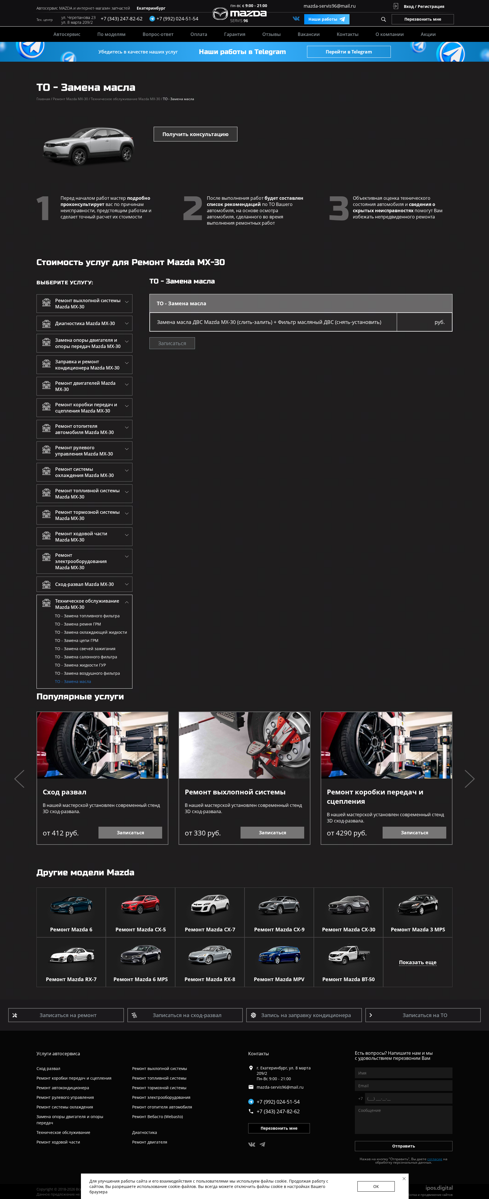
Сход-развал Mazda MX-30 (84, 584)
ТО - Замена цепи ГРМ (76, 640)
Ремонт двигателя (149, 1142)
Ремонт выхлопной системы (235, 791)
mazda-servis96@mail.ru (330, 6)
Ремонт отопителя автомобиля (162, 1107)
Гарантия (234, 34)
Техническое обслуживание (63, 1132)
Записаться (172, 343)
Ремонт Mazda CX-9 (279, 929)
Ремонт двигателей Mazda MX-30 (85, 386)
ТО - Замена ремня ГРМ (78, 624)
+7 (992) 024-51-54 (278, 1101)
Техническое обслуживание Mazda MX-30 (126, 98)
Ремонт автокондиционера (63, 1087)
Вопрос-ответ (158, 34)
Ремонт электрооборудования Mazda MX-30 (81, 561)
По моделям (111, 34)
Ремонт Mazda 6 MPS (140, 979)
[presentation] (19, 779)
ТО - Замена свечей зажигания (85, 648)
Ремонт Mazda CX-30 (348, 929)
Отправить (403, 1146)
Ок (376, 1186)
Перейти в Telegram (349, 52)
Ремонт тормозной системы (159, 1087)
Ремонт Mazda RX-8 (210, 979)
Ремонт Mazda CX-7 (210, 929)
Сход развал (64, 791)
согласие (434, 1159)
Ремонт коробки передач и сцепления (375, 796)
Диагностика (144, 1132)
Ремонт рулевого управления (65, 1097)
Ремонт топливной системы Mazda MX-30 (87, 493)
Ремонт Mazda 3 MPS (418, 929)
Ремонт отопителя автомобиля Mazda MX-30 (84, 429)
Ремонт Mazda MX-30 (71, 98)
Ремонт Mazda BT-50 (348, 979)
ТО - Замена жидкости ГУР (80, 665)
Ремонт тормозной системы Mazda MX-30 (87, 515)
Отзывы (271, 34)
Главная (44, 98)
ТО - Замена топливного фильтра (87, 615)
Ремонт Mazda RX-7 (71, 979)
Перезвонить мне (422, 19)
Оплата (198, 34)
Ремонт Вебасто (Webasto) (157, 1116)
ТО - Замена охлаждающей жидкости (91, 632)
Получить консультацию (195, 134)
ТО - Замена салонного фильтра (86, 656)
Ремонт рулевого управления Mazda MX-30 (84, 450)
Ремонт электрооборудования (161, 1097)
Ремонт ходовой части (58, 1142)
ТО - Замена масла (73, 681)
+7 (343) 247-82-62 (122, 18)
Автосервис (66, 34)
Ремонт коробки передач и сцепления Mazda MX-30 (86, 407)
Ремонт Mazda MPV (279, 979)
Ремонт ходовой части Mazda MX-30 (81, 536)
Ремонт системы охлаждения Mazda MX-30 (84, 472)
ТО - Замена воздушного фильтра (87, 673)
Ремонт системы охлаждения (65, 1107)
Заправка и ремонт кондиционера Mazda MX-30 (87, 364)
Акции (428, 34)
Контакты (348, 34)
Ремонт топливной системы (159, 1078)
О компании (390, 34)
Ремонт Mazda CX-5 (140, 929)
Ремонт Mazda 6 (71, 929)
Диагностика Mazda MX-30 (85, 323)
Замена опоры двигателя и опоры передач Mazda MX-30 (88, 343)
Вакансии (309, 34)
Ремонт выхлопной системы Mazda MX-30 (88, 303)
